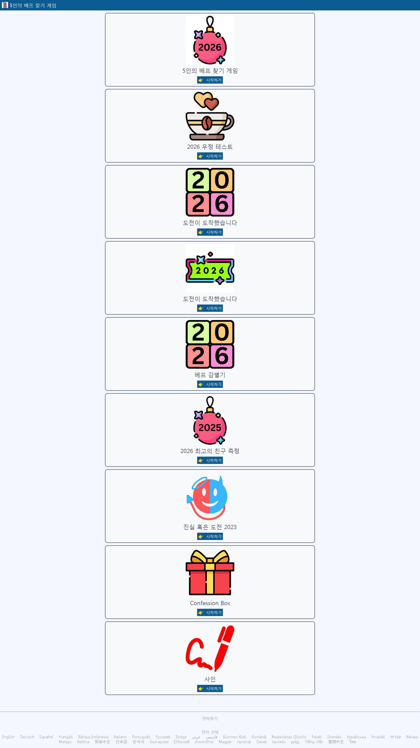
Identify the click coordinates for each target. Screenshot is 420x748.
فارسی (212, 736)
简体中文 (102, 741)
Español (46, 736)
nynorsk (244, 741)
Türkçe (181, 736)
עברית (395, 736)
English (8, 736)
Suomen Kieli (234, 736)
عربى (196, 736)
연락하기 (210, 718)
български (159, 741)
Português (141, 736)
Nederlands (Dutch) (288, 736)
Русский (163, 736)
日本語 (121, 741)
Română (259, 736)
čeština (83, 741)
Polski (317, 736)
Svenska (334, 736)
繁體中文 (336, 741)
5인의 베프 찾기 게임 (33, 4)
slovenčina (204, 741)
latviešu (279, 741)
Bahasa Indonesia (93, 736)
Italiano (120, 736)
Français (66, 736)
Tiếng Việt (314, 741)
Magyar (225, 741)
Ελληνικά (181, 741)
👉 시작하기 (210, 79)
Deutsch (27, 736)
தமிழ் (295, 741)
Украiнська (356, 736)
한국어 (138, 741)
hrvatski (378, 736)
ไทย (352, 741)
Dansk (261, 741)
